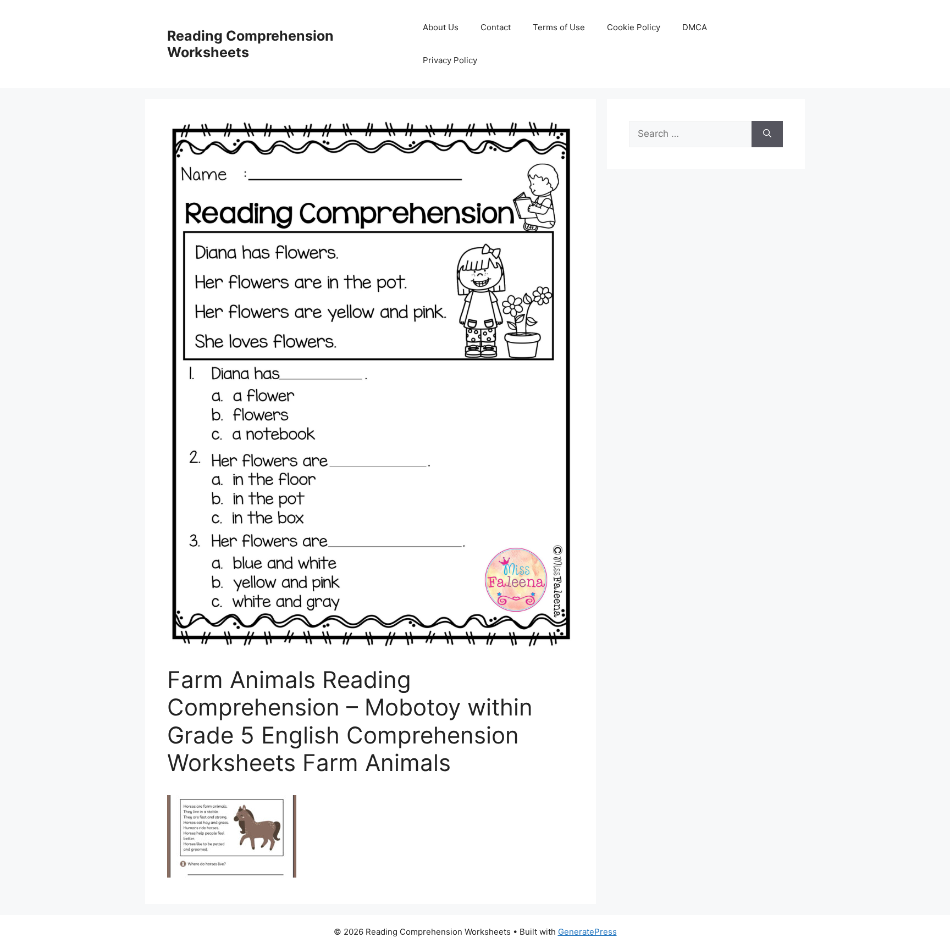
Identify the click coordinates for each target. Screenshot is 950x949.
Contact (495, 27)
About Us (441, 27)
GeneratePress (587, 931)
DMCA (694, 27)
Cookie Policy (633, 27)
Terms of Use (559, 27)
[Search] (767, 134)
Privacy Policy (450, 60)
